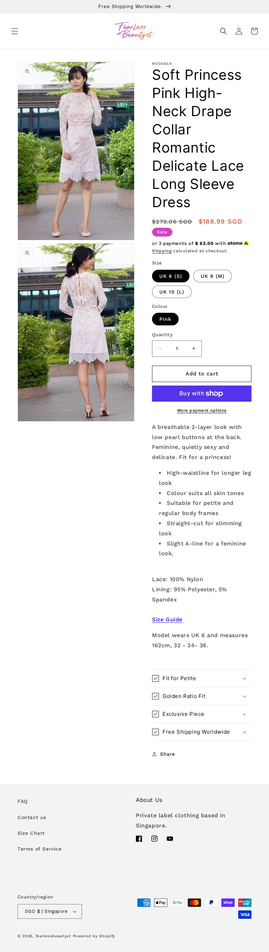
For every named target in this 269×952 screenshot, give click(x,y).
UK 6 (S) (170, 276)
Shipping (162, 250)
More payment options (202, 410)
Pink (165, 319)
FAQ (23, 801)
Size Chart (31, 833)
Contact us (32, 817)
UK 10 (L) (171, 292)
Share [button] (167, 754)
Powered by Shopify (94, 936)
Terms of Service (40, 849)
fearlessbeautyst (53, 936)
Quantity (162, 334)
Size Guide (167, 619)
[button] (14, 31)
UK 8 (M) (213, 276)
